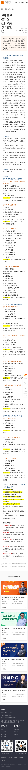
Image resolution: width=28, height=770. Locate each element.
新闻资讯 (7, 9)
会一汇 (3, 760)
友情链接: (3, 757)
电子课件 (3, 734)
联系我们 (16, 731)
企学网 (9, 760)
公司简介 (16, 729)
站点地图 (16, 734)
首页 (16, 2)
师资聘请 (3, 736)
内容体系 (21, 2)
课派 (2, 729)
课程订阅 (3, 731)
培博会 (15, 757)
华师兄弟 (10, 757)
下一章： (13, 566)
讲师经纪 (21, 757)
